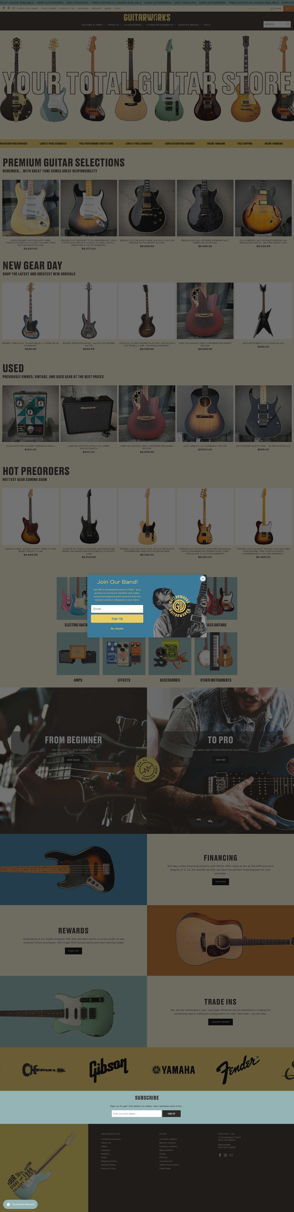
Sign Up (117, 618)
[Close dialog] (202, 578)
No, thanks (117, 628)
